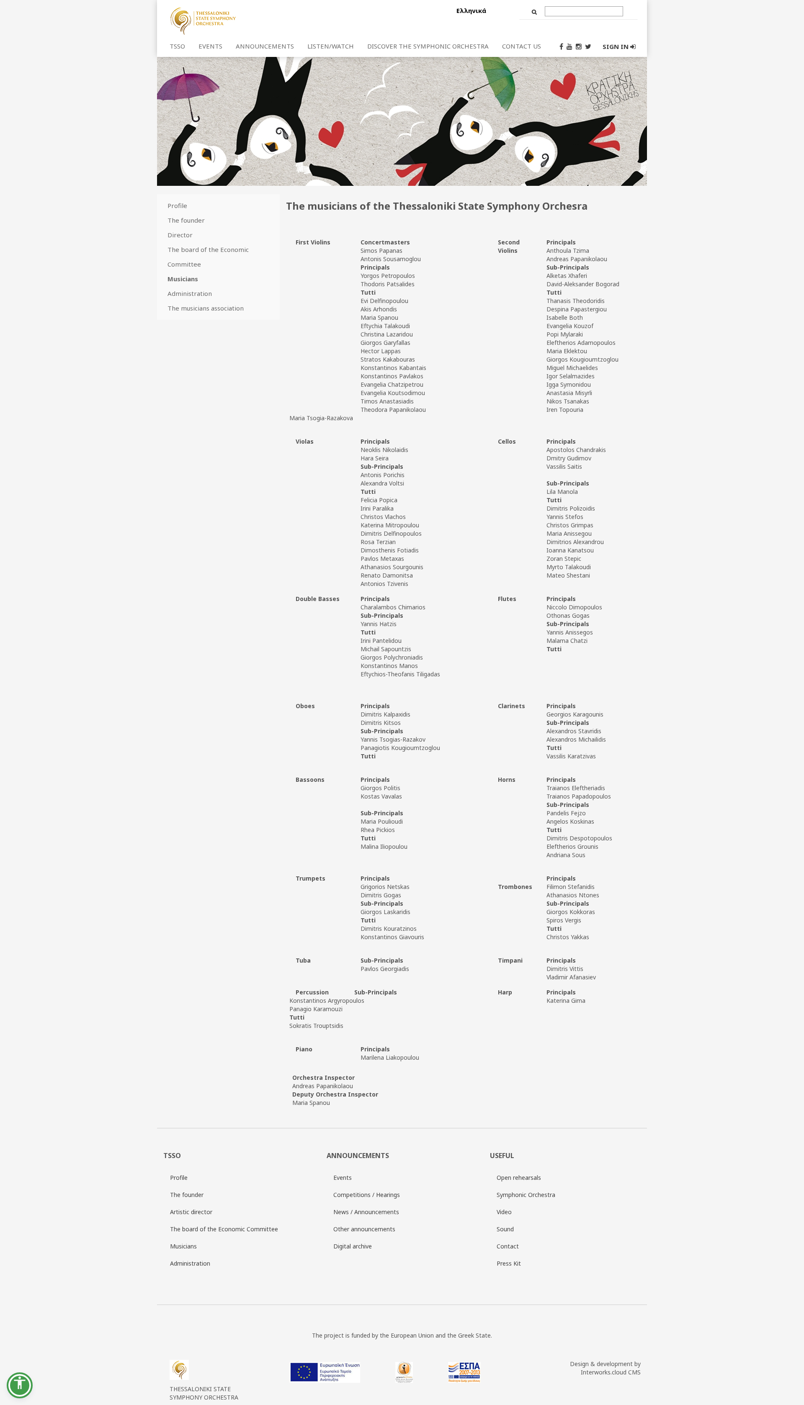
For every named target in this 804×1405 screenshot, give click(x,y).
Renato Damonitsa (387, 575)
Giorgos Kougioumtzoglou (582, 359)
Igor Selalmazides (570, 376)
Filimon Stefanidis (570, 887)
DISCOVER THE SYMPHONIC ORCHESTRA (428, 46)
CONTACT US (521, 46)
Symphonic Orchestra (526, 1195)
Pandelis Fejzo (566, 813)
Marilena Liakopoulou (390, 1057)
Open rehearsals (519, 1178)
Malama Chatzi (567, 641)
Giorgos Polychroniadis (392, 657)
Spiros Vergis (563, 920)
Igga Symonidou (568, 384)
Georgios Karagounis (574, 714)
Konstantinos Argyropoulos (326, 1000)
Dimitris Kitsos (381, 723)
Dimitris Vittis (564, 969)
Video (504, 1212)
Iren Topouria (564, 410)
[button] (19, 1385)
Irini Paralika (377, 508)
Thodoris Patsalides (388, 284)
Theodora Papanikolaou (393, 410)
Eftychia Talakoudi (385, 326)
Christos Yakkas (567, 937)
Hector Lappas (381, 351)
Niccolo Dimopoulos (574, 607)
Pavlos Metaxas (382, 559)
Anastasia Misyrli (569, 393)
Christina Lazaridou (387, 334)
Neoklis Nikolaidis (384, 450)
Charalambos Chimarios (393, 607)
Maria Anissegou (569, 533)
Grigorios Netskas (385, 887)
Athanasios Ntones (572, 895)
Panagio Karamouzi (316, 1009)
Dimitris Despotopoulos (579, 838)
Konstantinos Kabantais (393, 368)
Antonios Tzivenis (384, 584)
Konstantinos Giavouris (392, 937)
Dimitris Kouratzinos (389, 928)
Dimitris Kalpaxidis (385, 714)
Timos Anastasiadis (387, 401)
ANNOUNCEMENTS (265, 46)
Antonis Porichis (383, 475)
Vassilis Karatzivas (571, 756)
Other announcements (364, 1229)
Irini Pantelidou (381, 641)
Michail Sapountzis (386, 649)
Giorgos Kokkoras (570, 912)
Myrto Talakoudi (568, 567)
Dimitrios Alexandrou (575, 542)
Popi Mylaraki (564, 334)
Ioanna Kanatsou (570, 550)
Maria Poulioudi (382, 821)
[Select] (252, 20)
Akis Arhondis (379, 309)
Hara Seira (375, 458)
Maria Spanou (379, 317)
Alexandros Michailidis (576, 739)
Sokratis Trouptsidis (316, 1026)
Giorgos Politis (380, 788)
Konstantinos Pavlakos (392, 376)
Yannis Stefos (564, 517)
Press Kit (509, 1263)
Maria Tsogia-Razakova (321, 418)
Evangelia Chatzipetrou (392, 384)
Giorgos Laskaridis (385, 912)
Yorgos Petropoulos (388, 276)
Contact (508, 1246)
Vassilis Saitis (564, 466)
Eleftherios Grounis (572, 846)
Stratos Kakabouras (388, 359)
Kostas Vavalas (381, 796)
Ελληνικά (471, 10)
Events (342, 1178)
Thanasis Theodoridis (575, 301)
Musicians (183, 279)
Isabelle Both (564, 317)
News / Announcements (366, 1212)
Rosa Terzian (378, 542)
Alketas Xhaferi (566, 276)
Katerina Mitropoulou (390, 525)
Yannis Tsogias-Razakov (393, 739)
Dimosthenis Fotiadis (390, 550)
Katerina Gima (565, 1000)
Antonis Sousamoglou (391, 259)
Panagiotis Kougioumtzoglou (400, 748)
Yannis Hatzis (379, 624)
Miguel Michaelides (572, 368)
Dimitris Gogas (381, 895)
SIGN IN (616, 46)
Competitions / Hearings (366, 1195)
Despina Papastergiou (576, 309)
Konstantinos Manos (389, 666)
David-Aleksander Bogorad (582, 284)
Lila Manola (562, 492)
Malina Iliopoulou (384, 846)
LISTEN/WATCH (330, 46)
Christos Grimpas (569, 525)
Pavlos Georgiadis (385, 969)
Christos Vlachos (383, 517)
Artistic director (191, 1212)
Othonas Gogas (568, 615)
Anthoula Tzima (567, 250)
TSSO (177, 46)
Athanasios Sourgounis (392, 567)
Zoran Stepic (563, 559)
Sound (505, 1229)
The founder (186, 220)
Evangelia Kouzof (569, 326)
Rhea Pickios (378, 830)
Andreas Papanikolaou (576, 259)
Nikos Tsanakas (567, 401)
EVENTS (210, 46)
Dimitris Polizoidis (570, 508)
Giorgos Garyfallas (385, 343)
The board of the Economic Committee (208, 256)
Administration (190, 293)
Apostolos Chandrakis (576, 450)
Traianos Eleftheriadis (575, 788)
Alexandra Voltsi (382, 483)
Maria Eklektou (566, 351)
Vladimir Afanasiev (571, 977)
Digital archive (352, 1246)
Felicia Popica (379, 500)
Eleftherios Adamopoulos (581, 343)
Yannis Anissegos (569, 632)
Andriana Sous (565, 855)
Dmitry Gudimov (568, 458)
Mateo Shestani (568, 575)
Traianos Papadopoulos (578, 796)
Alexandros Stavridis (573, 731)
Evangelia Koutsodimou (393, 393)
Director (180, 235)
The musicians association (206, 308)
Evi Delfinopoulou (384, 301)
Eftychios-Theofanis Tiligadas (400, 674)
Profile (177, 205)
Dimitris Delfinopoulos (391, 533)
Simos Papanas (381, 250)
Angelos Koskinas (570, 821)
